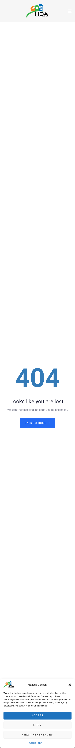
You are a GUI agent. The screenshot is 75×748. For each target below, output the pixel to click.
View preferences (37, 734)
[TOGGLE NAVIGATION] (60, 11)
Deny (37, 725)
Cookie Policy (35, 743)
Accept (37, 715)
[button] (70, 685)
